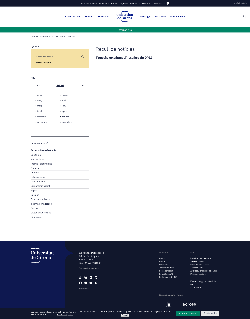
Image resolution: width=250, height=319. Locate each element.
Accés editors (196, 288)
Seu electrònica (197, 262)
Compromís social (40, 186)
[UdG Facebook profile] (80, 282)
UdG (33, 36)
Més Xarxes (84, 289)
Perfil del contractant (199, 265)
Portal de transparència (200, 258)
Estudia (89, 17)
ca (244, 3)
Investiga (145, 17)
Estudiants (104, 3)
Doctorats (163, 265)
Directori (146, 3)
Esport (34, 190)
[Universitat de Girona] (42, 256)
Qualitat (35, 173)
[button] (82, 56)
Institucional (37, 159)
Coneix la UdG (72, 17)
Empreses (123, 3)
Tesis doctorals (39, 181)
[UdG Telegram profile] (96, 282)
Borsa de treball (166, 271)
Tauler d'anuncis (166, 268)
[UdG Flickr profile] (85, 282)
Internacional (177, 17)
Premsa (133, 3)
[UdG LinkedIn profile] (96, 277)
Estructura (104, 17)
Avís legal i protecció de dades (203, 271)
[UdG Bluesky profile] (85, 277)
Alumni (114, 3)
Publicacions (38, 177)
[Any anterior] (37, 85)
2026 (60, 85)
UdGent (35, 195)
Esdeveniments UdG (168, 277)
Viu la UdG (160, 17)
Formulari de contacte (89, 268)
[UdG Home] (124, 17)
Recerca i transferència (43, 150)
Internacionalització (41, 204)
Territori (35, 208)
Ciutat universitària (41, 213)
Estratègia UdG (166, 274)
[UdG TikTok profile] (80, 277)
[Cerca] (244, 16)
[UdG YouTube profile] (90, 282)
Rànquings (36, 217)
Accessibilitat (196, 268)
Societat (35, 168)
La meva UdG (158, 3)
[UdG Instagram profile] (90, 277)
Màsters (163, 262)
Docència (36, 155)
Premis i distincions (41, 164)
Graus (162, 258)
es (236, 3)
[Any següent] (82, 85)
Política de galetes (198, 274)
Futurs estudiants (89, 3)
